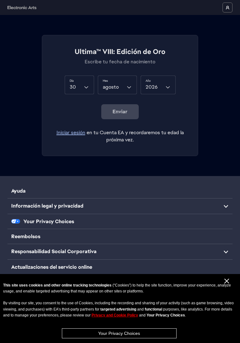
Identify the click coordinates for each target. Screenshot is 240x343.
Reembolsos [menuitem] (25, 236)
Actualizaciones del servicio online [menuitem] (51, 267)
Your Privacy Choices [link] (48, 221)
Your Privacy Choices (119, 333)
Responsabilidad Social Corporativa (54, 251)
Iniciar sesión (71, 132)
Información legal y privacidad (47, 206)
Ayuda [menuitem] (18, 191)
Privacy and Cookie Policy (115, 315)
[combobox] (79, 85)
